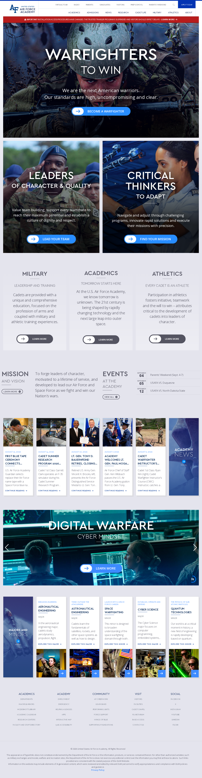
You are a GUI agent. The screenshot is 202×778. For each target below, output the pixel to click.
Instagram (175, 709)
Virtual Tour (61, 4)
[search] (173, 4)
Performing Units (101, 709)
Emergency (63, 704)
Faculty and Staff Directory (26, 725)
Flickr (175, 725)
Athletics (173, 12)
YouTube (175, 714)
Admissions (93, 12)
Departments (26, 699)
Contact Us (138, 725)
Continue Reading (15, 491)
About (188, 12)
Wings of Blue (101, 719)
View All (109, 396)
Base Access (138, 719)
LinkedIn (175, 719)
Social (175, 693)
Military (157, 12)
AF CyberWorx (101, 699)
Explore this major (48, 644)
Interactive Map (63, 719)
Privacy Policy (97, 770)
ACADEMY (63, 693)
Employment (63, 699)
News (108, 12)
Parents (89, 4)
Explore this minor (115, 644)
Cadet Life (140, 12)
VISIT (138, 693)
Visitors (120, 4)
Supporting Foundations (101, 725)
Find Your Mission (155, 239)
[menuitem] (61, 4)
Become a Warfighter (105, 111)
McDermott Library (26, 709)
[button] (101, 80)
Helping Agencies (64, 709)
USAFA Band (101, 704)
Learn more (168, 19)
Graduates (105, 4)
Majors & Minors (26, 704)
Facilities (138, 704)
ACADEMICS (27, 693)
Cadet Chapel (138, 709)
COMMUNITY (101, 693)
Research (123, 12)
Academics (74, 12)
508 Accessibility (64, 725)
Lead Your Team (56, 239)
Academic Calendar (26, 714)
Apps (64, 714)
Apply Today (186, 4)
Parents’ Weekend (157, 4)
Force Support (101, 714)
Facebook (175, 699)
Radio (77, 4)
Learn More (39, 338)
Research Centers (26, 719)
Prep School (137, 4)
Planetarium (138, 714)
